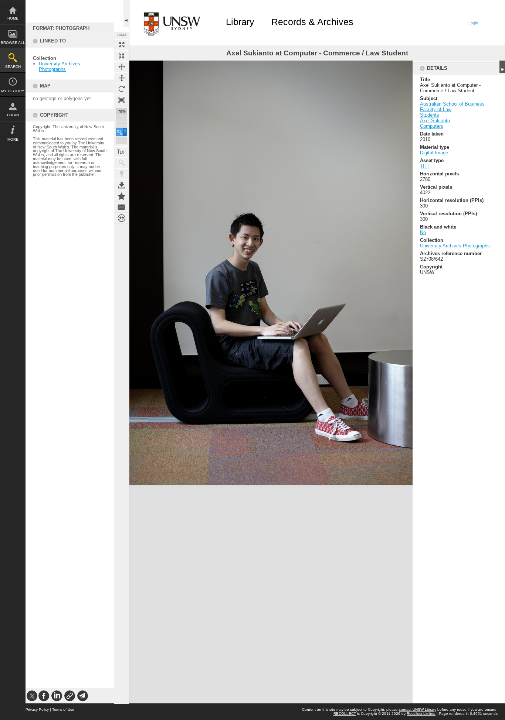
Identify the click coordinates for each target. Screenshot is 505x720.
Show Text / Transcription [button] (121, 151)
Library (240, 22)
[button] (121, 132)
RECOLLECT (344, 714)
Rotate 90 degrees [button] (121, 89)
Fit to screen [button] (121, 55)
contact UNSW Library (417, 709)
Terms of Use (63, 709)
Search (13, 67)
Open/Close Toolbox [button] (126, 13)
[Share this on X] (32, 695)
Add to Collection (121, 196)
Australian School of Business (452, 104)
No (423, 232)
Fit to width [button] (121, 66)
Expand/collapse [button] (502, 67)
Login (13, 115)
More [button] (12, 139)
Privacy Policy (37, 709)
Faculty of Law (435, 109)
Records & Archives (312, 22)
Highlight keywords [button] (121, 173)
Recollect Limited (421, 714)
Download (121, 185)
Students (429, 115)
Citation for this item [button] (121, 218)
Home (12, 18)
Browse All (13, 43)
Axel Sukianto (435, 120)
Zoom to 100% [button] (121, 100)
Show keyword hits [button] (121, 162)
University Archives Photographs (59, 66)
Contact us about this (121, 207)
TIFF (425, 166)
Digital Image (434, 152)
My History (12, 91)
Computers (431, 126)
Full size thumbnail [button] (121, 44)
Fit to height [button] (121, 77)
